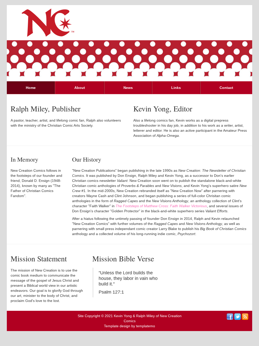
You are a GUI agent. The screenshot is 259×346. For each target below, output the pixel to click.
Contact (226, 88)
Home (31, 88)
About (79, 88)
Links (176, 88)
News (128, 88)
